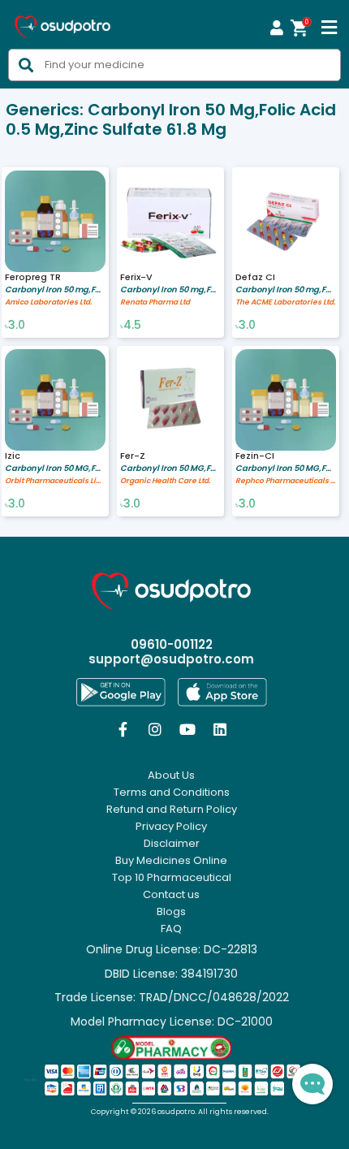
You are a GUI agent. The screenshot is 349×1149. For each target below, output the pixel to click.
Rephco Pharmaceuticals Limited (285, 481)
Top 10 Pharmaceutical (171, 877)
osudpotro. (177, 1112)
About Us (171, 775)
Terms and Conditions (172, 792)
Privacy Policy (171, 826)
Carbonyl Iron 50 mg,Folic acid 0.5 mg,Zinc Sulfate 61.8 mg (55, 289)
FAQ (171, 928)
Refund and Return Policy (171, 809)
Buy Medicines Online (171, 860)
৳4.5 (130, 325)
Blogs (171, 911)
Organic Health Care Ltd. (165, 481)
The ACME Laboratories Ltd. (285, 302)
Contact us (171, 894)
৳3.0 (15, 325)
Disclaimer (172, 843)
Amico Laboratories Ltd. (48, 302)
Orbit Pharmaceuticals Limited (55, 481)
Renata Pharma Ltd (155, 302)
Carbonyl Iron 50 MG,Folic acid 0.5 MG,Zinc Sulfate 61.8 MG (55, 468)
